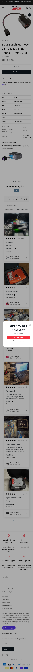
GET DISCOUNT (18, 337)
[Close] (30, 325)
